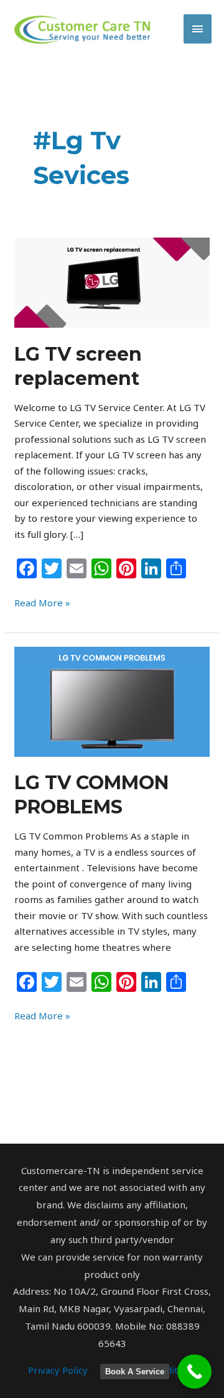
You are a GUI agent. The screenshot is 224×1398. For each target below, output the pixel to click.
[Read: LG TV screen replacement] (112, 281)
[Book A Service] (194, 1371)
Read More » (42, 602)
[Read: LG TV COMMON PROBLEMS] (112, 701)
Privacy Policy (58, 1370)
